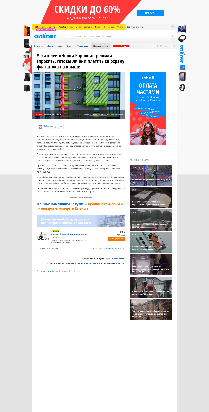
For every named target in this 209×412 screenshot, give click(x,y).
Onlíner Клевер (137, 27)
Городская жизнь (44, 271)
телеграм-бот (93, 263)
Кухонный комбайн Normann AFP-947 (70, 234)
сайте (108, 165)
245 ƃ (122, 231)
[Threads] (174, 46)
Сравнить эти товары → (48, 248)
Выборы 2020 (57, 271)
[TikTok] (170, 46)
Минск (65, 271)
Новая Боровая (74, 271)
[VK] (165, 46)
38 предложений (116, 239)
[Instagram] (161, 46)
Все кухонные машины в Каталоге (109, 248)
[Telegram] (157, 46)
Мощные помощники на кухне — (80, 206)
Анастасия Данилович (98, 115)
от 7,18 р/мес (119, 235)
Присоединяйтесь (115, 258)
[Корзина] (172, 36)
